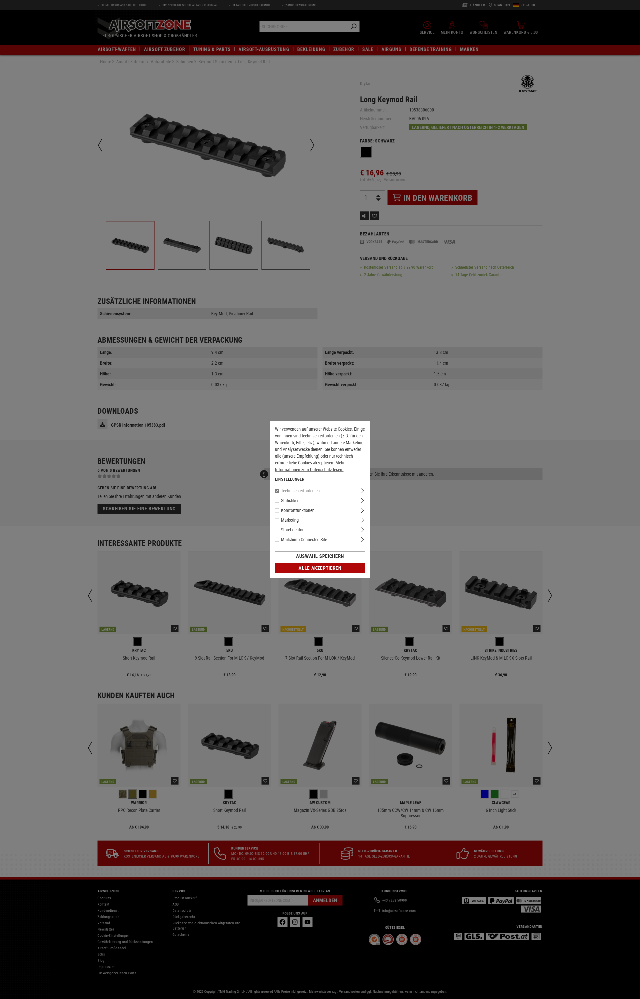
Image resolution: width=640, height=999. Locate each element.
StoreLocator (292, 530)
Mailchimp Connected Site (304, 540)
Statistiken (290, 501)
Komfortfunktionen (297, 510)
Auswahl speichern (320, 556)
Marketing (290, 520)
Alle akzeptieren (319, 568)
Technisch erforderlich (300, 491)
